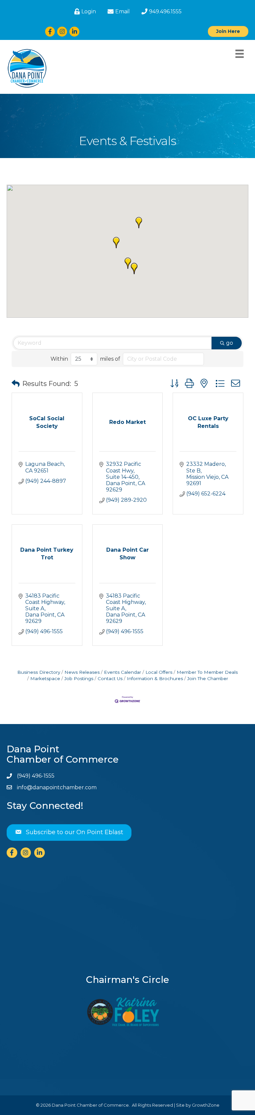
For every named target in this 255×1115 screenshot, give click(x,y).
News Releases (82, 672)
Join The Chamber (207, 678)
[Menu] (239, 54)
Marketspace (45, 678)
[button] (128, 263)
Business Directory (38, 672)
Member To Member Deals (207, 672)
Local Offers (158, 672)
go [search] (229, 343)
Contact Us (110, 678)
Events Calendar (122, 672)
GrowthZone (205, 1105)
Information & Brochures (155, 678)
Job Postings (78, 678)
